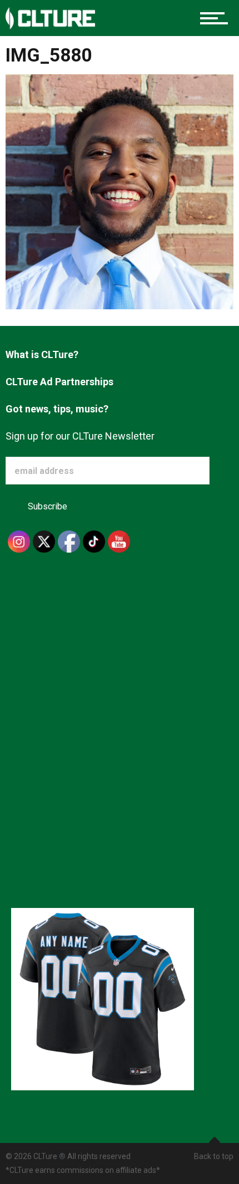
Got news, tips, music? (57, 409)
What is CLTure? (42, 354)
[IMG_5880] (119, 191)
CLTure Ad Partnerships (59, 381)
